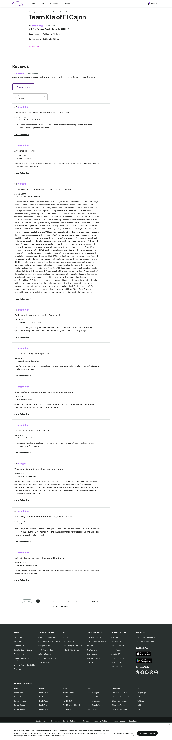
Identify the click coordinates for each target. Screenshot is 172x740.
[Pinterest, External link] (156, 672)
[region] (86, 731)
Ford (65, 688)
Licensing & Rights (100, 721)
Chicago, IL (115, 637)
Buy (33, 4)
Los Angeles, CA (117, 646)
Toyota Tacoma (20, 701)
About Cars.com (41, 721)
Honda (41, 688)
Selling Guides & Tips (71, 650)
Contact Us (55, 721)
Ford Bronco (68, 697)
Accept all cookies (147, 733)
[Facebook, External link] (142, 672)
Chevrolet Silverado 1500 (121, 697)
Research (54, 4)
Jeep (89, 688)
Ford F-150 (67, 701)
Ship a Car (91, 646)
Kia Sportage (141, 692)
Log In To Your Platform (145, 641)
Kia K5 (138, 705)
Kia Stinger (140, 701)
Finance (67, 4)
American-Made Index (47, 658)
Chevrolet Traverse (119, 701)
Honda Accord (44, 701)
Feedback (133, 721)
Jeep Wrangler (93, 692)
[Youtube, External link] (147, 672)
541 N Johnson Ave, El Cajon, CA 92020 (49, 29)
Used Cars (18, 637)
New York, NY (116, 662)
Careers (86, 721)
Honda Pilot (43, 705)
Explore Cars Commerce (145, 637)
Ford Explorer (68, 709)
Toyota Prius (18, 697)
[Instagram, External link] (151, 672)
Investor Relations (70, 721)
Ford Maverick (68, 692)
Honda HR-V (43, 709)
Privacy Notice (40, 731)
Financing (18, 669)
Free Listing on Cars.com (72, 646)
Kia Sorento (140, 697)
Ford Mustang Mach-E (71, 705)
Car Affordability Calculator (97, 641)
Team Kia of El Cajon (56, 12)
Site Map (90, 662)
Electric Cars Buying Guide (24, 665)
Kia (137, 688)
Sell (42, 4)
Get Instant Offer (69, 641)
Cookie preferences (125, 733)
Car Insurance (92, 654)
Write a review (23, 87)
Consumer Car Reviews (47, 637)
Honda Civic (43, 697)
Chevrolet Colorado (119, 709)
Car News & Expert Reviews (49, 641)
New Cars (18, 641)
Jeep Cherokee (94, 709)
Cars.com (105, 731)
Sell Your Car (68, 637)
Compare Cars (44, 646)
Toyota (16, 688)
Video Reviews (44, 662)
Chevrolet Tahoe (118, 705)
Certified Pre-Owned (22, 646)
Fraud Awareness (119, 721)
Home (31, 12)
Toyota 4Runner (20, 709)
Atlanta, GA (115, 654)
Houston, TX (116, 641)
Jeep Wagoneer (94, 701)
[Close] (169, 724)
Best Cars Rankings (45, 650)
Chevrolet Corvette (119, 692)
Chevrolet (116, 688)
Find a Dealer (41, 12)
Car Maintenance (93, 658)
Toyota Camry (19, 705)
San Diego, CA (116, 666)
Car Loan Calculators (95, 637)
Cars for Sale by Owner (23, 650)
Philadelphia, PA (117, 658)
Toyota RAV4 (19, 692)
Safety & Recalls (44, 654)
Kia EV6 (139, 709)
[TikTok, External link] (137, 672)
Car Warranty (92, 650)
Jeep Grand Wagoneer (96, 705)
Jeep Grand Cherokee (96, 697)
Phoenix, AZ (116, 650)
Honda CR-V (43, 692)
